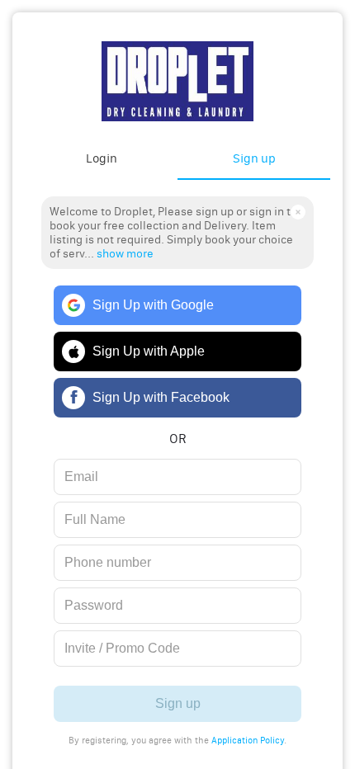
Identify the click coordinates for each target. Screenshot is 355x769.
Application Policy (247, 740)
